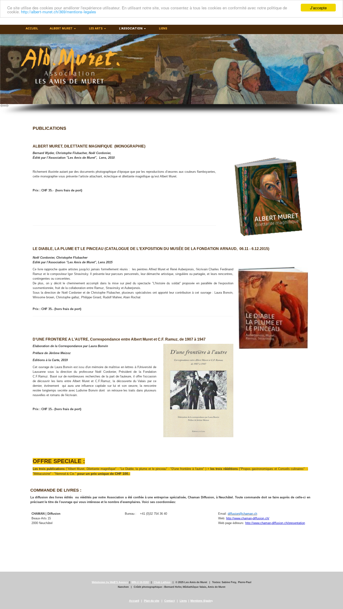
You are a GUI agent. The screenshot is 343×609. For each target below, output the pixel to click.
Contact (169, 600)
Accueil (134, 600)
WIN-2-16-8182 (140, 582)
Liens (183, 600)
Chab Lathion (162, 582)
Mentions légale (200, 600)
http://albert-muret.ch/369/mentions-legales (58, 12)
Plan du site (151, 600)
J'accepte (318, 8)
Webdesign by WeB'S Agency (110, 582)
